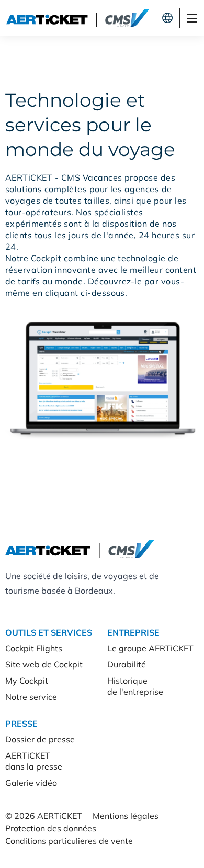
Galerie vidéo (31, 782)
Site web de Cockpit (44, 664)
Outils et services (48, 632)
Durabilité (126, 664)
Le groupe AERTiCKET (150, 648)
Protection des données (50, 828)
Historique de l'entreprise (135, 686)
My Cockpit (26, 680)
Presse (21, 723)
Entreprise (133, 632)
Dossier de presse (40, 739)
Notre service (31, 697)
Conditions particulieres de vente (69, 841)
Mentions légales (125, 815)
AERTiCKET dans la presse (33, 761)
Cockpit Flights (33, 648)
